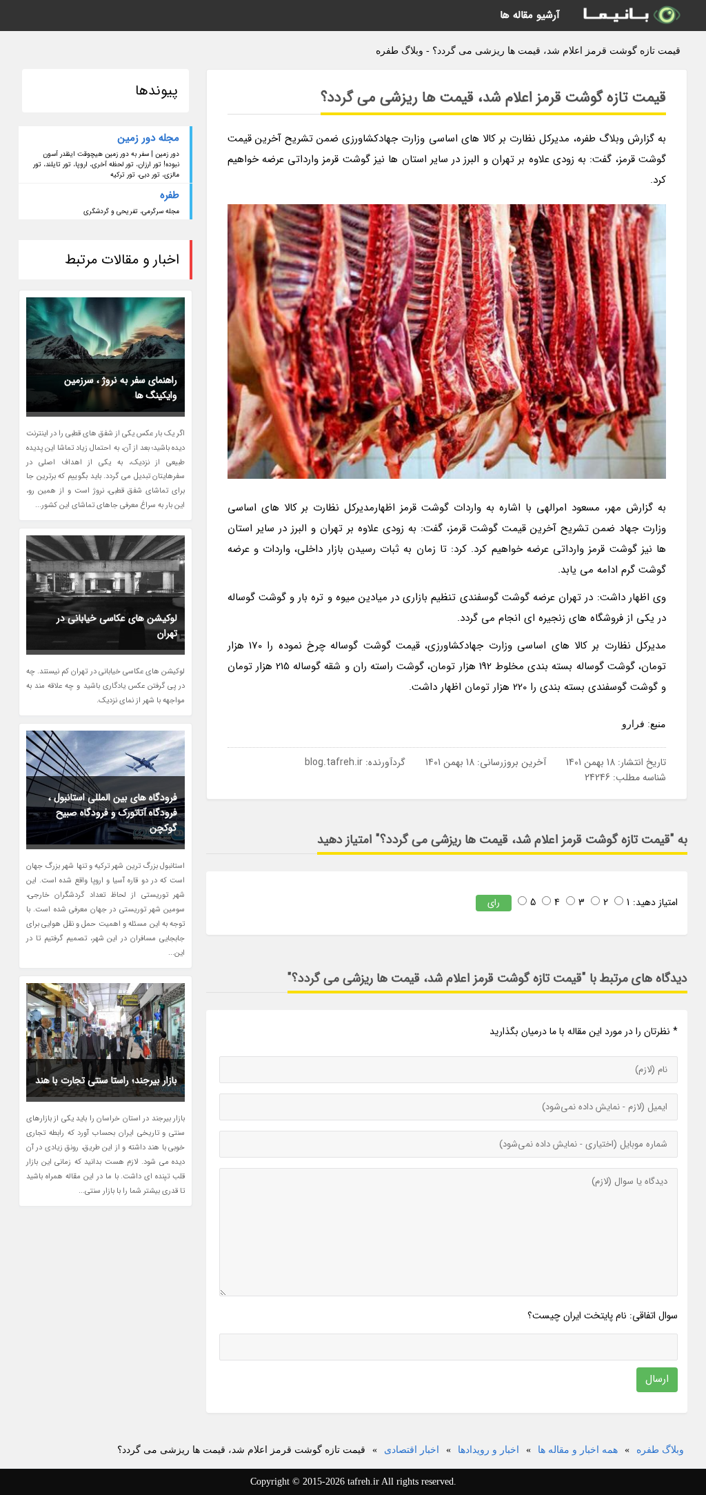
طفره (169, 195)
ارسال (657, 1379)
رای (493, 902)
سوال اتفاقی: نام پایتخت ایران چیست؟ (602, 1315)
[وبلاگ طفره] (630, 15)
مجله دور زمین (148, 138)
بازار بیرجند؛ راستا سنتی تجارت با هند (106, 1080)
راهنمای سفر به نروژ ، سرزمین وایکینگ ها (120, 388)
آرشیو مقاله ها (530, 15)
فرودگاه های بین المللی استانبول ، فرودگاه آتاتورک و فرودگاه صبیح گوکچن (112, 812)
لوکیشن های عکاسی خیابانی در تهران (117, 626)
